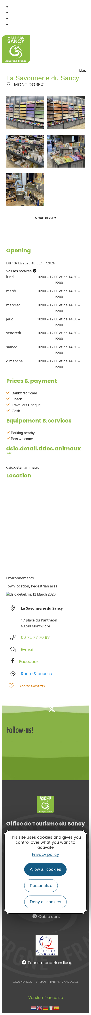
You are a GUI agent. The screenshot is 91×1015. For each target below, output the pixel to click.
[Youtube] (81, 709)
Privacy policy (45, 854)
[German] (45, 1008)
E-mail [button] (27, 649)
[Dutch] (34, 1008)
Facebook (29, 661)
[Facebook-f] (37, 709)
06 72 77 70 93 (35, 637)
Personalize (41, 885)
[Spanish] (57, 1008)
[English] (40, 1008)
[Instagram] (66, 709)
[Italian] (51, 1008)
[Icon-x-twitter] (52, 709)
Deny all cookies (45, 901)
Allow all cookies (45, 869)
